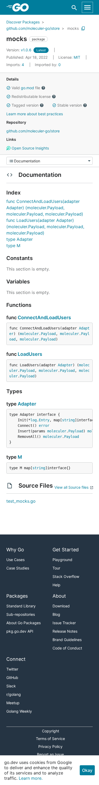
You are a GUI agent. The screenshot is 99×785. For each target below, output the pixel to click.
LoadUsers (30, 354)
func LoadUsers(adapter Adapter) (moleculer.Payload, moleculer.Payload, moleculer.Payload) (45, 227)
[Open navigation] (87, 7)
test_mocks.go (21, 501)
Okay (87, 770)
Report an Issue (50, 754)
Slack (11, 686)
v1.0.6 (19, 50)
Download (61, 606)
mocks (73, 28)
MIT (77, 57)
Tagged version (25, 105)
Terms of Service (50, 738)
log (33, 420)
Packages (17, 596)
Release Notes (65, 631)
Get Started (66, 549)
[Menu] (49, 161)
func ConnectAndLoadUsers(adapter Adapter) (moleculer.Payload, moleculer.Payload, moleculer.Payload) (44, 208)
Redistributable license (31, 96)
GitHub (12, 677)
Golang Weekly (19, 711)
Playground (62, 559)
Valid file (26, 88)
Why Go (15, 549)
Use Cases (15, 559)
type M (13, 245)
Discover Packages (23, 22)
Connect (16, 659)
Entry (44, 420)
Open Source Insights (30, 148)
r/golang (13, 694)
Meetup (13, 703)
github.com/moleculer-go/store (33, 28)
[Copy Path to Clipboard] (83, 28)
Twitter (12, 669)
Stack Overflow (66, 576)
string (68, 420)
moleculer (29, 334)
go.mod (27, 88)
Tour (56, 568)
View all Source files (71, 487)
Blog (56, 614)
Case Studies (17, 568)
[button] (8, 88)
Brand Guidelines (67, 639)
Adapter (65, 365)
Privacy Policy (50, 746)
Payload (48, 334)
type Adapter (19, 239)
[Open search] (74, 7)
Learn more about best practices (34, 114)
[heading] (22, 7)
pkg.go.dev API (19, 631)
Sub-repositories (20, 614)
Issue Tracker (64, 623)
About (59, 596)
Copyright (50, 731)
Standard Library (21, 606)
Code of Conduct (67, 648)
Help (56, 585)
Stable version (69, 105)
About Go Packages (23, 623)
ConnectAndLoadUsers (44, 317)
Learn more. (31, 778)
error (44, 425)
